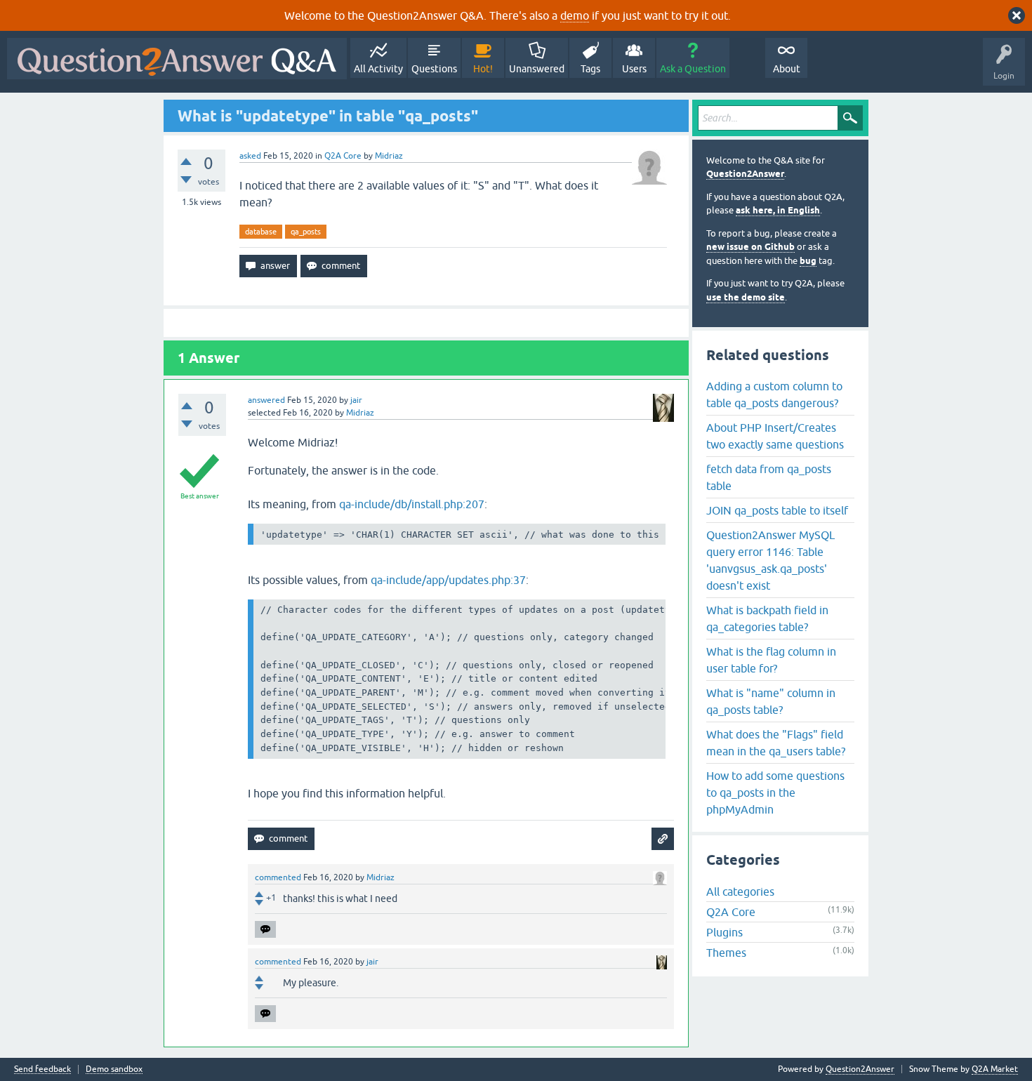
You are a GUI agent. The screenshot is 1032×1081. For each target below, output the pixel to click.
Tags (590, 68)
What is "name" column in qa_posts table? (770, 701)
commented (278, 877)
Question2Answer (745, 173)
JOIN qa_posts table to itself (777, 510)
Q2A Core (343, 156)
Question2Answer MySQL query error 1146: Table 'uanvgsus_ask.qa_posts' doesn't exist (770, 560)
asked (250, 156)
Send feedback (42, 1069)
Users (634, 68)
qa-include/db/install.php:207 (411, 504)
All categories (740, 891)
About (786, 68)
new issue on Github (750, 246)
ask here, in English (778, 210)
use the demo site (745, 297)
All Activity (378, 68)
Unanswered (536, 68)
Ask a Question (693, 68)
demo (574, 15)
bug (808, 261)
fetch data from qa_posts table (768, 477)
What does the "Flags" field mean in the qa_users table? (775, 742)
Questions (434, 68)
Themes (726, 952)
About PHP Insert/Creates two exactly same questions (775, 436)
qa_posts (306, 231)
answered (266, 400)
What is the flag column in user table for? (771, 660)
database (261, 231)
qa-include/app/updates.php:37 (448, 579)
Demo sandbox (114, 1069)
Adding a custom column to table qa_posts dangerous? (774, 394)
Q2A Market (995, 1069)
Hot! (483, 68)
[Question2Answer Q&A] (177, 58)
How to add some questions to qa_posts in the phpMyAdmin (775, 792)
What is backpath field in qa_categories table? (767, 618)
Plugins (724, 932)
